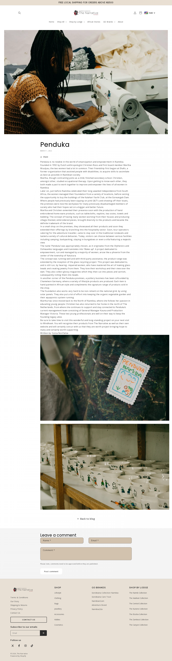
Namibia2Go (97, 609)
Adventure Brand (99, 605)
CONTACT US (28, 620)
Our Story (14, 601)
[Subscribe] (43, 633)
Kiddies (57, 619)
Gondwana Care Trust (101, 597)
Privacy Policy (16, 609)
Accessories (59, 614)
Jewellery (58, 609)
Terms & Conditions (19, 597)
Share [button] (45, 157)
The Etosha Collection (138, 614)
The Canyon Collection (138, 625)
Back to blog (87, 518)
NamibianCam (98, 601)
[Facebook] (19, 645)
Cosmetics (58, 625)
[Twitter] (12, 645)
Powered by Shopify (18, 656)
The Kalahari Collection (138, 598)
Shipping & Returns (18, 605)
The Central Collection (138, 603)
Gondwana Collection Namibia (105, 593)
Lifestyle (57, 593)
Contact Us (15, 613)
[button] (19, 13)
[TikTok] (32, 645)
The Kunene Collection (138, 609)
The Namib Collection (138, 593)
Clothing (57, 598)
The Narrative (22, 654)
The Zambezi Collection (138, 619)
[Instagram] (25, 645)
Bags (56, 603)
